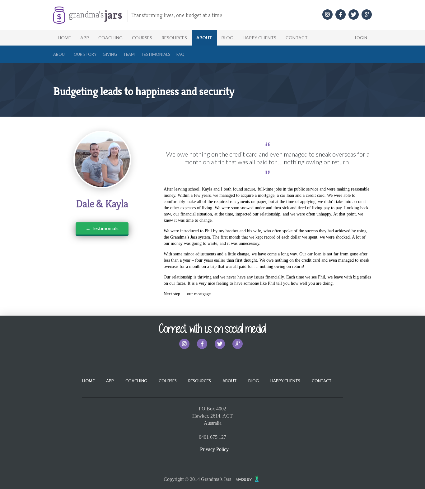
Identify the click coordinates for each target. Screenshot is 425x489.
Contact (297, 37)
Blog (227, 37)
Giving (110, 54)
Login (361, 37)
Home (64, 37)
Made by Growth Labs (249, 479)
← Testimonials (102, 228)
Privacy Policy (214, 449)
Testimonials (155, 54)
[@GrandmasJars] (353, 14)
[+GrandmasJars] (367, 14)
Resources (174, 37)
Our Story (85, 54)
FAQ (180, 54)
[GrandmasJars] (340, 14)
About (204, 37)
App (84, 37)
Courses (142, 37)
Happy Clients (259, 37)
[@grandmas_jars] (327, 14)
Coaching (110, 37)
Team (129, 54)
